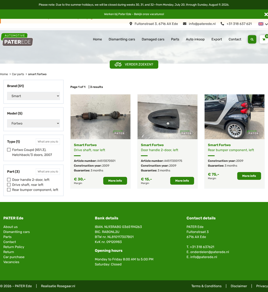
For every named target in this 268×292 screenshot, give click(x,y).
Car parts (18, 74)
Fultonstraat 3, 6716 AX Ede (156, 24)
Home (97, 39)
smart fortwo (37, 74)
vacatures (156, 14)
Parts (175, 39)
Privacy (262, 286)
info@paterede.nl (202, 24)
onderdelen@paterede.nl (209, 252)
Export (216, 39)
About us (10, 227)
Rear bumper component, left (35, 190)
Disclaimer (239, 286)
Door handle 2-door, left (30, 180)
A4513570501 (106, 161)
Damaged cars (153, 39)
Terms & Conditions (206, 286)
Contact (235, 39)
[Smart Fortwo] (100, 116)
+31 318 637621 (202, 247)
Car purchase (13, 257)
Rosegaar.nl (66, 286)
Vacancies (11, 262)
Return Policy (13, 247)
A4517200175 (173, 161)
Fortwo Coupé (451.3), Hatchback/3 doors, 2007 (32, 152)
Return (8, 252)
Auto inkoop (195, 39)
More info (115, 181)
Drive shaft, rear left (27, 185)
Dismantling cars (122, 39)
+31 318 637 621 (239, 24)
